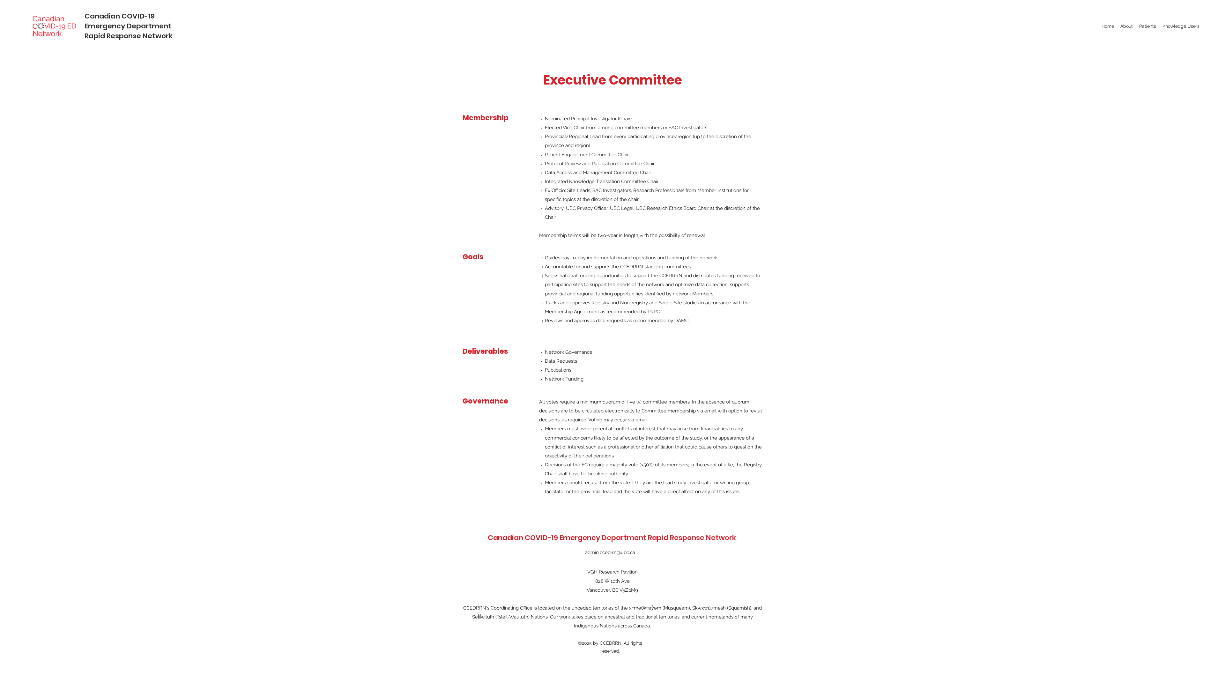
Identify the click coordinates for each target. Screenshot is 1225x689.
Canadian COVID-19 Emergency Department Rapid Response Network (129, 26)
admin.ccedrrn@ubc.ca (610, 552)
